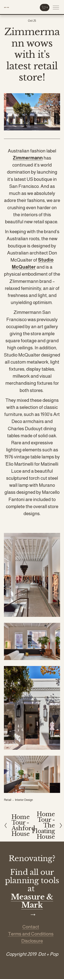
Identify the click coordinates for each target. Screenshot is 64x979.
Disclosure (32, 941)
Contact (30, 926)
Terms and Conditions (31, 934)
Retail (7, 799)
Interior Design (24, 799)
